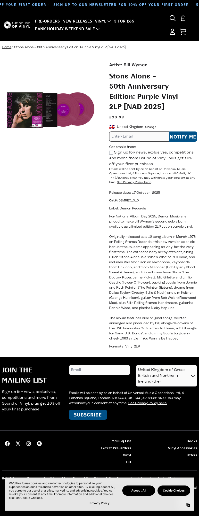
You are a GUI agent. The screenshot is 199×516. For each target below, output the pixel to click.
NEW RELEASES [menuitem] (77, 21)
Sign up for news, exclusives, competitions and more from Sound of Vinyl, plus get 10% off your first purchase (151, 158)
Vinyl (127, 455)
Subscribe (88, 414)
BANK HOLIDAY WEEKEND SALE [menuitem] (65, 28)
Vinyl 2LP (132, 346)
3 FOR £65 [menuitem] (124, 21)
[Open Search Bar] (172, 18)
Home (6, 47)
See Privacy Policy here (134, 182)
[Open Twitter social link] (18, 443)
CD (128, 462)
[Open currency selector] (183, 18)
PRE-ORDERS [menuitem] (47, 21)
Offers (192, 455)
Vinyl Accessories (182, 448)
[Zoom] (51, 110)
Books (192, 441)
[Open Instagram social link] (28, 443)
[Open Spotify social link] (39, 443)
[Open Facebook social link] (7, 443)
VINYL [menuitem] (100, 21)
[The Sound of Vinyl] (17, 25)
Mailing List (121, 441)
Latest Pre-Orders (116, 448)
